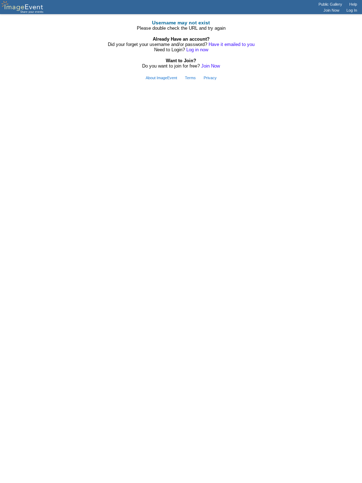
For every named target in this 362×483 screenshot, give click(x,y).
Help (353, 4)
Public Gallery (330, 4)
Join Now (331, 10)
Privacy (210, 78)
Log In (351, 10)
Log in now (197, 49)
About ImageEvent (161, 78)
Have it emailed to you (232, 44)
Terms (190, 78)
